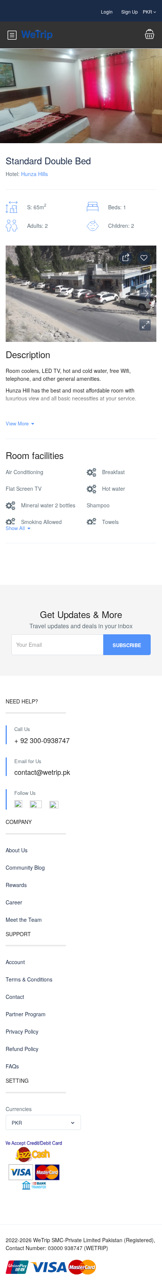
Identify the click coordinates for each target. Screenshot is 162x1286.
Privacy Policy (22, 1031)
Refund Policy (22, 1049)
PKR (148, 11)
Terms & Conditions (29, 979)
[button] (145, 325)
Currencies (19, 1109)
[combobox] (43, 1122)
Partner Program (26, 1014)
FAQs (12, 1066)
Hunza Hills (34, 174)
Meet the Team (24, 919)
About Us (17, 850)
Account (15, 962)
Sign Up (129, 11)
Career (14, 902)
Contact (15, 996)
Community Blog (25, 867)
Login (107, 11)
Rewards (16, 885)
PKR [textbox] (17, 1122)
